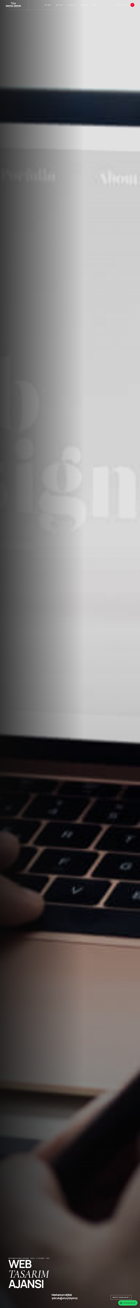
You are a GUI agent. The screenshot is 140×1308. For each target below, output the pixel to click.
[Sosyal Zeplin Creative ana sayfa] (17, 5)
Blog (93, 4)
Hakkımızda (84, 4)
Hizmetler (71, 4)
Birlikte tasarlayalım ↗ (121, 1297)
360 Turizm (59, 4)
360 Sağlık (47, 4)
